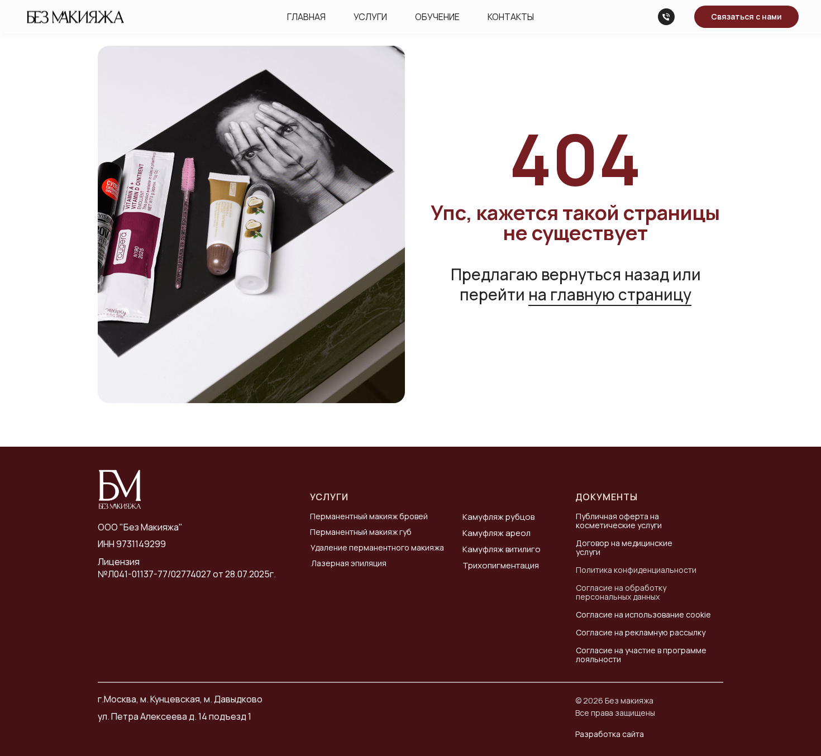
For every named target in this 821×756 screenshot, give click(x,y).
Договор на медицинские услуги (624, 547)
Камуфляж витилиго (501, 549)
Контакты (511, 17)
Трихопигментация (500, 565)
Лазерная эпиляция (348, 563)
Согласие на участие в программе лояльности (641, 654)
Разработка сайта (609, 734)
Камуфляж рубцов (498, 517)
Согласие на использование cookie (643, 614)
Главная (306, 17)
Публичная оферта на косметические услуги (619, 520)
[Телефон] (666, 16)
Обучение (437, 17)
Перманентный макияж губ (361, 532)
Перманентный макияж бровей (369, 516)
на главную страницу (609, 294)
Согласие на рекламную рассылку (640, 632)
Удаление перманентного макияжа (377, 547)
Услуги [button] (370, 17)
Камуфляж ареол (496, 533)
